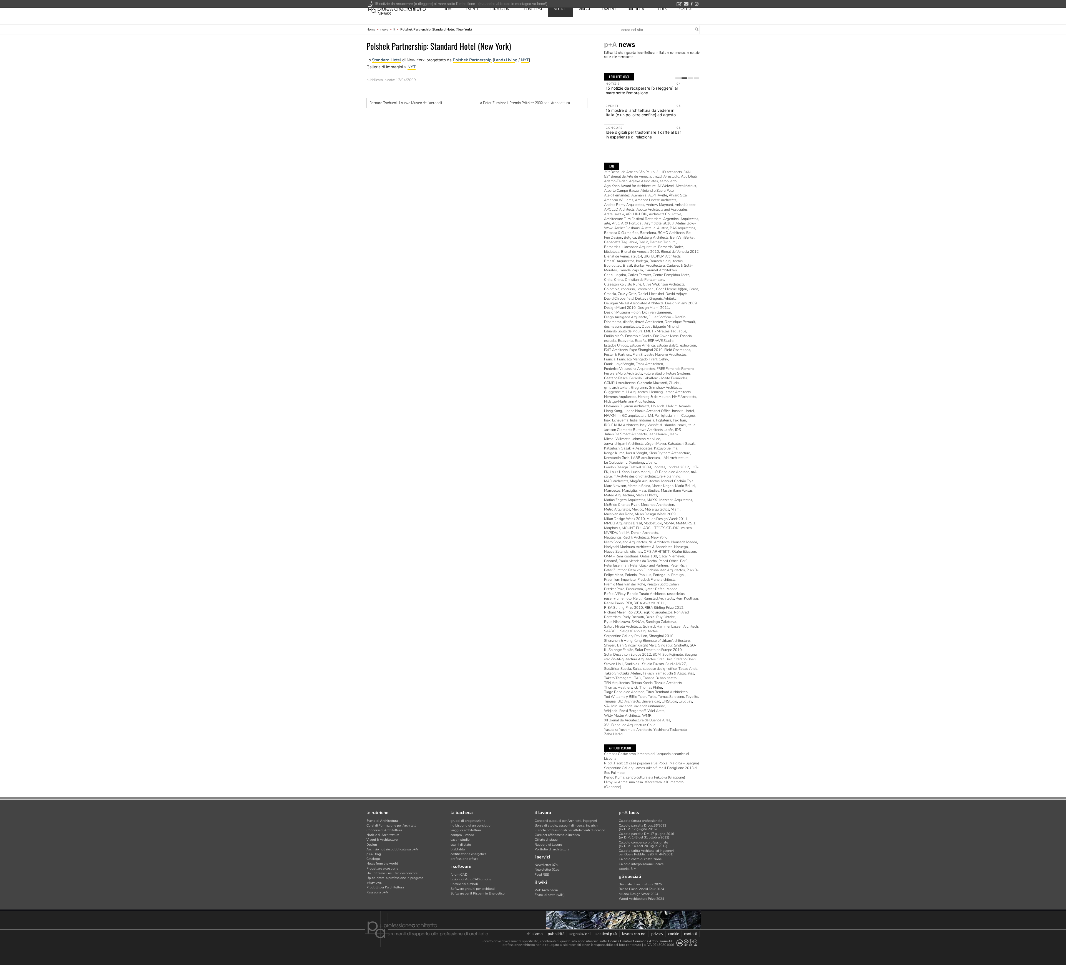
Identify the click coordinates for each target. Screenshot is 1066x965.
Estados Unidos (616, 345)
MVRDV (610, 532)
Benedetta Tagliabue (620, 242)
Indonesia (646, 420)
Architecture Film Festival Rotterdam (633, 218)
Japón (668, 429)
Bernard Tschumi (663, 242)
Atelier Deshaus (627, 228)
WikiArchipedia (546, 890)
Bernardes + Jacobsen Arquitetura (630, 246)
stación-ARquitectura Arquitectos (630, 659)
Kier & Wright (636, 453)
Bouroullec (612, 265)
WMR (647, 715)
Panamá (610, 561)
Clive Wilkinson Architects (663, 284)
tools (661, 9)
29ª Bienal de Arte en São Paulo (629, 172)
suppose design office (660, 668)
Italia (691, 425)
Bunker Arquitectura (649, 265)
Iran (683, 420)
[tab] (678, 78)
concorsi (533, 9)
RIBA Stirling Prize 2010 (623, 607)
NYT (525, 60)
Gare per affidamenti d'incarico (557, 835)
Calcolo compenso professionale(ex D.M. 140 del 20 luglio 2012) (643, 844)
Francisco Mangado (632, 359)
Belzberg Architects (653, 237)
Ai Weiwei (665, 185)
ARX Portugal (632, 223)
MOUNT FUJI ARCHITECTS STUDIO (651, 528)
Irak (675, 420)
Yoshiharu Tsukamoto (670, 729)
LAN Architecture (675, 457)
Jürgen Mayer (655, 443)
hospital (678, 410)
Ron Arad (681, 612)
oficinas (636, 551)
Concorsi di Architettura (384, 830)
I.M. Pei (654, 415)
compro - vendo (462, 835)
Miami (675, 509)
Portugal (678, 574)
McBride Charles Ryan (621, 504)
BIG (647, 256)
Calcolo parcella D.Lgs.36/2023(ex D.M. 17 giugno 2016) (642, 827)
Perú (683, 561)
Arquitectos (689, 218)
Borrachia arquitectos (666, 261)
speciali (686, 9)
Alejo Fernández (617, 195)
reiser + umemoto (618, 598)
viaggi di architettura (466, 830)
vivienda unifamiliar (649, 706)
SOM (657, 654)
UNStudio (669, 701)
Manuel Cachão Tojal (678, 481)
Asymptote (653, 223)
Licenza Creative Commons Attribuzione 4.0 (640, 941)
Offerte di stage (546, 839)
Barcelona (648, 232)
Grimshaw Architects (665, 387)
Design (371, 844)
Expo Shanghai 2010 (646, 349)
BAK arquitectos (682, 228)
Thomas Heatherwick (621, 687)
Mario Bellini (685, 485)
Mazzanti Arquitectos (675, 499)
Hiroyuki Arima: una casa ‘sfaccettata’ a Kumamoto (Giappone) (643, 784)
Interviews (374, 882)
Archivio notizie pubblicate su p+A (392, 849)
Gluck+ (674, 382)
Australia (648, 228)
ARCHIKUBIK (636, 214)
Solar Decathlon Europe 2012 (627, 654)
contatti (690, 933)
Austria (662, 228)
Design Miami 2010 (620, 307)
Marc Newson (615, 485)
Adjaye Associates (643, 181)
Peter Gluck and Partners (649, 565)
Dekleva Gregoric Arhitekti (656, 298)
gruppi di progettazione (468, 821)
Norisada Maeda (684, 542)
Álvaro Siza (678, 195)
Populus (644, 574)
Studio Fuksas (653, 663)
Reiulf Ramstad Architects (653, 598)
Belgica (630, 237)
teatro (672, 678)
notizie (560, 9)
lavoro (608, 9)
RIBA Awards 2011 (649, 603)
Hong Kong (613, 410)
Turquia (610, 701)
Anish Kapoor (685, 204)
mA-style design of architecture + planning (647, 476)
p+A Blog (373, 854)
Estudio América (642, 345)
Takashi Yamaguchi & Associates (668, 673)
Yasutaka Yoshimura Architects (628, 729)
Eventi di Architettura (382, 821)
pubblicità (556, 933)
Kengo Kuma (614, 453)
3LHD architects (669, 172)
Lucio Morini (640, 471)
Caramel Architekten (661, 270)
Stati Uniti (665, 659)
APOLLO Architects (619, 209)
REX (628, 603)
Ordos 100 (648, 556)
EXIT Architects (616, 349)
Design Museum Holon (622, 312)
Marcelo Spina (639, 485)
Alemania (639, 195)
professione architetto (397, 8)
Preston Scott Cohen (663, 584)
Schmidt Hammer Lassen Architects (671, 626)
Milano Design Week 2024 (638, 894)
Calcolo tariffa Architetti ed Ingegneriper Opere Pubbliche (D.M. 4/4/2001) (646, 852)
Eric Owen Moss (665, 336)
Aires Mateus (685, 185)
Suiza (637, 668)
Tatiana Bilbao (654, 678)
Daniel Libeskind (651, 293)
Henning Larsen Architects (670, 392)
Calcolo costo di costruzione (640, 859)
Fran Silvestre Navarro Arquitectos (660, 354)
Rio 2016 (634, 612)
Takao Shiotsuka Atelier (622, 673)
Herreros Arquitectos (620, 396)
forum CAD (459, 874)
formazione (501, 9)
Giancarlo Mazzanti (652, 382)
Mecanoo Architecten (657, 504)
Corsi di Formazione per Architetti (391, 825)
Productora (634, 589)
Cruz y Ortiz (627, 293)
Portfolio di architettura (552, 849)
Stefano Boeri (685, 659)
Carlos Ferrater (639, 274)
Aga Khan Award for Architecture (630, 185)
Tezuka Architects (668, 682)
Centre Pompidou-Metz (671, 274)
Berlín (643, 242)
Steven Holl (613, 663)
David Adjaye (676, 293)
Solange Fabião (621, 649)
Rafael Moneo (666, 589)
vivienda (625, 706)
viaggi (584, 9)
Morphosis (612, 528)
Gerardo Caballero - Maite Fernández (658, 378)
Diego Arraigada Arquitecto (625, 317)
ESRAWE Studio (660, 340)
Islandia (669, 425)
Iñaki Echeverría (616, 420)
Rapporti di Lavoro (548, 844)
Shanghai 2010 (661, 635)
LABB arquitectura (645, 457)
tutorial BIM (627, 869)
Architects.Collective (665, 214)
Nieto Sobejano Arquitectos (625, 542)
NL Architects (659, 542)
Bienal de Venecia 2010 (640, 251)
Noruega (681, 546)
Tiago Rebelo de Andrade (624, 691)
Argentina (671, 218)
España (640, 340)
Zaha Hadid (613, 734)
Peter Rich (678, 565)
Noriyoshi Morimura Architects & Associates (638, 546)
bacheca (636, 9)
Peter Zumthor (615, 570)
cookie (673, 933)
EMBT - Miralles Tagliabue (665, 331)
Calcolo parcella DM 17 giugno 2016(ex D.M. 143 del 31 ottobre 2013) (646, 836)
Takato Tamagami (618, 678)
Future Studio (654, 373)
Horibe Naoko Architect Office (647, 410)
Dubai (646, 326)
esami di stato (461, 844)
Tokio (652, 696)
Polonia (631, 574)
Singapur (665, 645)
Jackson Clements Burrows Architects (633, 429)
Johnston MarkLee (646, 438)
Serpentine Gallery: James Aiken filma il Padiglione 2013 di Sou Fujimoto (650, 770)
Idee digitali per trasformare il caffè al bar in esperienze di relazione (643, 134)
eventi (472, 9)
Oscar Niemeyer (671, 556)
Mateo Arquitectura (619, 495)
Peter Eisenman (616, 565)
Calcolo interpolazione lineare (641, 864)
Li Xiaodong (634, 462)
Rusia (650, 617)
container (645, 289)
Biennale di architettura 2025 (640, 884)
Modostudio (653, 523)
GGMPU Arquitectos (619, 382)
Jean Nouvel (658, 434)
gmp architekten (616, 387)
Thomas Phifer (650, 687)
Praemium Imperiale (620, 579)
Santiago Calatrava (661, 621)
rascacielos (676, 593)
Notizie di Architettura (382, 835)
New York (658, 537)
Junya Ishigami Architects (623, 443)
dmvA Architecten (649, 321)
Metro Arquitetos (617, 509)
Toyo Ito (692, 696)
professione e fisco (465, 859)
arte (607, 223)
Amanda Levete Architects (655, 200)
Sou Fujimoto (672, 654)
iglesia (666, 415)
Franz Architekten (649, 364)
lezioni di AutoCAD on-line (471, 879)
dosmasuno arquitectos (622, 326)
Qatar (649, 589)
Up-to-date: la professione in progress (394, 878)
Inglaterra (663, 420)
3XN (687, 172)
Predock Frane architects (656, 579)
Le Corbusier (614, 462)
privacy (657, 933)
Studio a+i (632, 663)
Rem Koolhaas (687, 598)
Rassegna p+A (377, 892)
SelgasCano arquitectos (639, 631)
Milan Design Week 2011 (667, 518)
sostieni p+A (606, 933)
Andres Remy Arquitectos (624, 204)
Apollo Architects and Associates (662, 209)
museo (686, 528)
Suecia (625, 668)
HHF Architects (684, 396)
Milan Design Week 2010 (624, 518)
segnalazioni (579, 933)
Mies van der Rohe (618, 514)
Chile (608, 279)
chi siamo (535, 933)
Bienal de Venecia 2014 (623, 256)
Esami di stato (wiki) (550, 895)
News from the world (382, 863)
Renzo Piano (614, 603)
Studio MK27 (675, 663)
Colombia (611, 289)
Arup (615, 223)
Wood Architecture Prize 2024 (641, 898)
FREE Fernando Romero (675, 368)
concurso (628, 289)
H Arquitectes (637, 392)
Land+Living (505, 60)
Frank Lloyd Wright (619, 364)
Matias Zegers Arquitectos (624, 499)
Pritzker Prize (614, 589)
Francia (609, 359)
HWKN (610, 415)
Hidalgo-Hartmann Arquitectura (629, 401)
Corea (693, 289)
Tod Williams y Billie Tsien (625, 696)
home (449, 9)
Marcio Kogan (662, 485)
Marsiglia (629, 490)
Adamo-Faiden (615, 181)
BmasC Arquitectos (619, 261)
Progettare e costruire (382, 868)
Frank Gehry (658, 359)
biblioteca (611, 251)
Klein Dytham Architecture (669, 453)
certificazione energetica (468, 854)
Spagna (691, 654)
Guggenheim (614, 392)
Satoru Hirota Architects (622, 626)
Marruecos (612, 490)
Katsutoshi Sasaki (681, 443)
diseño (628, 321)
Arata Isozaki (614, 214)
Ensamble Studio (638, 336)
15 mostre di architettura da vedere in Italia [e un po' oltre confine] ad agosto (641, 112)
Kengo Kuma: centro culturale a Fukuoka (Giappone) (644, 777)
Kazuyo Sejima (665, 448)
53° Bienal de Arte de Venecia (627, 176)
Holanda (658, 406)
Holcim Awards (678, 406)
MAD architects (616, 481)
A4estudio (671, 176)
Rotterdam (612, 617)
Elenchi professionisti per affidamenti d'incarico (570, 830)
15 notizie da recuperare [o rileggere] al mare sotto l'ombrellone (642, 90)
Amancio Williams (618, 200)
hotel (690, 410)
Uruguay (685, 701)
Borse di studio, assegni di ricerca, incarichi (567, 825)
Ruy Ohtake (665, 617)
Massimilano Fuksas (677, 490)
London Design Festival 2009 (627, 467)
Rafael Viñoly (614, 593)
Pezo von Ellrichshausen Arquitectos (656, 570)
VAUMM (610, 706)
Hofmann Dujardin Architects (626, 406)
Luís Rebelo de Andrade (670, 471)
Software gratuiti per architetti (473, 888)
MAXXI (652, 499)
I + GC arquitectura (632, 415)
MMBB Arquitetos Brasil (623, 523)
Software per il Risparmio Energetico (478, 893)
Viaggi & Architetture (382, 839)
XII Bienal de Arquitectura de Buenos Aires (637, 720)
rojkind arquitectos (658, 612)
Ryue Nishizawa (617, 621)
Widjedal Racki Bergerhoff (625, 710)
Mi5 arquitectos (657, 509)
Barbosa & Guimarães (621, 232)
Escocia (686, 336)
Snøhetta (681, 645)
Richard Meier (615, 612)
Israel (681, 425)
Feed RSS (542, 874)
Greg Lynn (639, 387)
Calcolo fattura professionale (640, 821)
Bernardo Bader (670, 246)
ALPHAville (657, 195)
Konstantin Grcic (616, 457)
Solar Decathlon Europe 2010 (658, 649)
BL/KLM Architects (666, 256)
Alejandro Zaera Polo (657, 190)
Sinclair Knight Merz (641, 645)
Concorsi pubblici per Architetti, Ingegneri (566, 821)
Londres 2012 (678, 467)
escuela (610, 340)
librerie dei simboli (464, 884)
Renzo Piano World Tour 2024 (641, 889)
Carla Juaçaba (615, 274)
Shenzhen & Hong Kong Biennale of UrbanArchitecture (647, 640)
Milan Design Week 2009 (655, 514)
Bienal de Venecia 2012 (680, 251)
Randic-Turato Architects (646, 593)
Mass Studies (648, 490)
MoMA (669, 523)
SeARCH (611, 631)
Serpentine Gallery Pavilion (625, 635)
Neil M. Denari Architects (638, 532)
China (618, 279)
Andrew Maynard (659, 204)
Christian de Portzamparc (644, 279)
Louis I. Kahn (620, 471)
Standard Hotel (386, 60)
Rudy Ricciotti (633, 617)
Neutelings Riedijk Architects (626, 537)
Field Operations (677, 349)
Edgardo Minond (665, 326)
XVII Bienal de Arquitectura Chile (629, 725)
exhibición (688, 345)
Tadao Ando (687, 668)
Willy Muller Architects (622, 715)
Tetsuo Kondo (642, 682)
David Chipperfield (618, 298)
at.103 (668, 223)
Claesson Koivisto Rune (622, 284)
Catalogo (373, 859)
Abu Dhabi (689, 176)
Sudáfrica (611, 668)
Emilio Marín (613, 336)
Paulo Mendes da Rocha (638, 561)
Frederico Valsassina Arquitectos (629, 368)
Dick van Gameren (656, 312)
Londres (659, 467)
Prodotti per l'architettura (385, 887)
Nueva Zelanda (616, 551)
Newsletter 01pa (547, 869)
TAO (637, 678)
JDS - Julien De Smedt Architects (643, 432)
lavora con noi (634, 933)
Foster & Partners (617, 354)
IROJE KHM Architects (621, 425)
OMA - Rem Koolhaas (621, 556)
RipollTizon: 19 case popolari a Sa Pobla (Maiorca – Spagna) (651, 763)
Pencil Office (668, 561)
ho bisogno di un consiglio (471, 825)
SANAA (638, 621)
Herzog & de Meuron (654, 396)
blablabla (458, 849)
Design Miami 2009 (681, 303)
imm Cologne (684, 415)
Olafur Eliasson (684, 551)
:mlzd (657, 176)
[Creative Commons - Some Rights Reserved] (687, 942)
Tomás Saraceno (671, 696)
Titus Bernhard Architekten (667, 691)
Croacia (610, 293)
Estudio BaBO (667, 345)
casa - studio (460, 839)
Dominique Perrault (680, 321)
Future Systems (678, 373)
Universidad (651, 701)
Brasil (627, 265)
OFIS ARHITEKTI (657, 551)
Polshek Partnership (472, 60)
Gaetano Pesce (616, 378)
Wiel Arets (655, 710)
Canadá (625, 270)
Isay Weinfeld (651, 425)
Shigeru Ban (613, 645)
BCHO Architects (671, 232)
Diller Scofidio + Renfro (667, 317)
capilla (637, 270)
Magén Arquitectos (645, 481)
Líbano (651, 462)
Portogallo (661, 574)
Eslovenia (625, 340)
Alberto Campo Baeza (621, 190)
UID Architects (628, 701)
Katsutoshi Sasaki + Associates (628, 448)
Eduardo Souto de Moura (623, 331)
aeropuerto (668, 181)
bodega (642, 261)
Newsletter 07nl (547, 865)
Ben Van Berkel (682, 237)
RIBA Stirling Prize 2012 (664, 607)
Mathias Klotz (646, 495)
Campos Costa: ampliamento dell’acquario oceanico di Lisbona (646, 756)
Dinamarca (612, 321)
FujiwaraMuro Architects (623, 373)
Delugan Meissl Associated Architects (633, 303)
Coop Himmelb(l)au (671, 289)
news (384, 13)
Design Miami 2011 (653, 307)
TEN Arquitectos (617, 682)
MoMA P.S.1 (685, 523)
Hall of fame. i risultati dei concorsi (392, 873)
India (634, 420)
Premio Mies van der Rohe (624, 584)
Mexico (637, 509)
